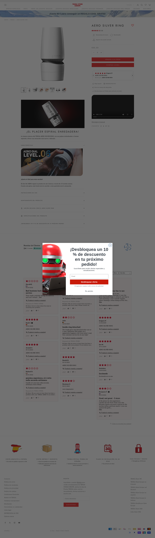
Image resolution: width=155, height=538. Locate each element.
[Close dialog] (110, 245)
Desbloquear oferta (89, 282)
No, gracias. (89, 291)
